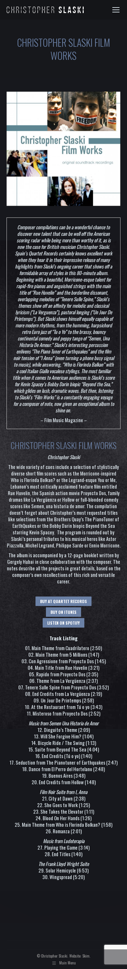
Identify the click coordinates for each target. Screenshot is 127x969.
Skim (86, 956)
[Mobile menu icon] (115, 9)
